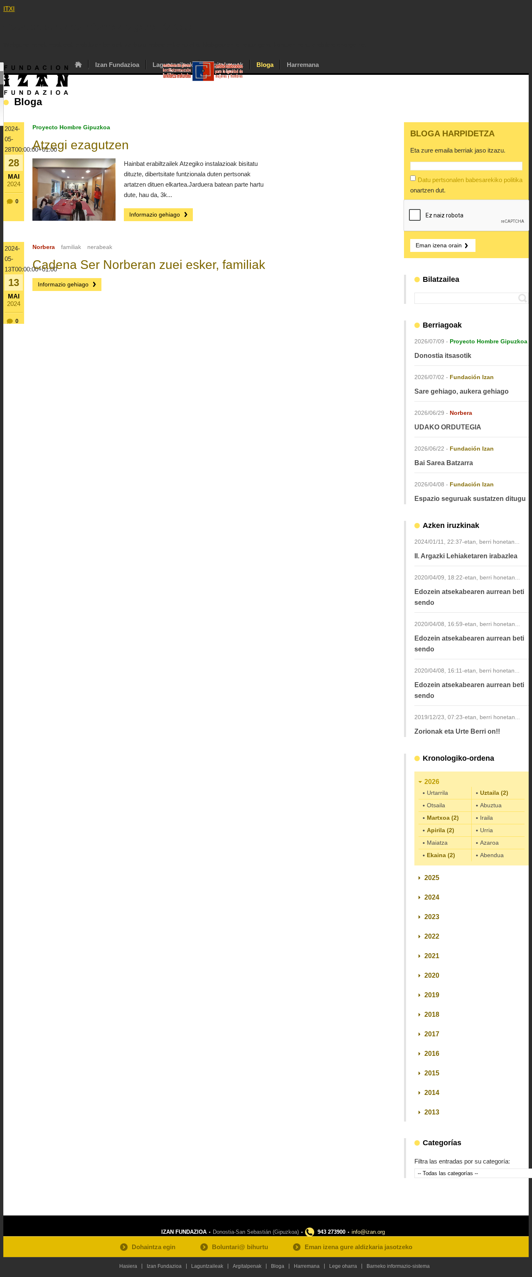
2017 (431, 1034)
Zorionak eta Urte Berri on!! (457, 731)
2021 (431, 955)
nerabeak (99, 247)
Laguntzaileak (207, 1266)
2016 (431, 1053)
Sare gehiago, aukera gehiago (461, 391)
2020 (431, 975)
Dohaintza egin (153, 1246)
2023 (431, 916)
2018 (431, 1014)
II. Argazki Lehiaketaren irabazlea (465, 556)
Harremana (303, 64)
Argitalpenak (247, 1266)
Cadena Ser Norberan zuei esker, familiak (148, 264)
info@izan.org (368, 1232)
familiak (71, 247)
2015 (431, 1073)
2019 (431, 994)
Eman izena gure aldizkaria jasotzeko (358, 1246)
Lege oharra (343, 1266)
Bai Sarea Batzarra (443, 462)
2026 (431, 781)
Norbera (43, 247)
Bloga (264, 64)
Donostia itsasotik (442, 355)
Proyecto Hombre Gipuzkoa (71, 127)
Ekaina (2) (441, 855)
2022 (431, 936)
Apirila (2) (440, 830)
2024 (431, 897)
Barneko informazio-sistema (398, 1266)
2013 (431, 1112)
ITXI (9, 8)
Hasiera (78, 65)
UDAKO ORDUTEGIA (447, 427)
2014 (431, 1092)
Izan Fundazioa (117, 64)
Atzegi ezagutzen (80, 145)
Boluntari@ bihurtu (240, 1246)
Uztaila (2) (494, 792)
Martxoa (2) (443, 817)
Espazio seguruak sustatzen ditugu (470, 498)
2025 (431, 877)
